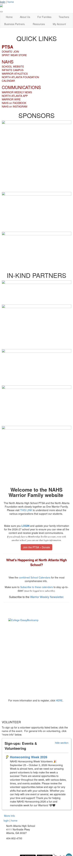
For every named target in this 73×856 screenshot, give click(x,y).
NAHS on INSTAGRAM (14, 106)
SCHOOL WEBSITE (13, 66)
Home (9, 17)
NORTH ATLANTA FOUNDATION (20, 77)
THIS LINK (26, 510)
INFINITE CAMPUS (12, 70)
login (2, 2)
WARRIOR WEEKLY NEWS (17, 92)
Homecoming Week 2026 (28, 757)
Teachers (64, 17)
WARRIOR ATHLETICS (15, 73)
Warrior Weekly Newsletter (46, 597)
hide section (61, 742)
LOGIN (25, 525)
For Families (44, 17)
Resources (39, 24)
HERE (59, 700)
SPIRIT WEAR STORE (14, 55)
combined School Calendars (34, 577)
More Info (9, 815)
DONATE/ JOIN (10, 51)
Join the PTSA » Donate (36, 547)
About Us (25, 17)
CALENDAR (8, 80)
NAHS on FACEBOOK (14, 103)
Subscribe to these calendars (36, 587)
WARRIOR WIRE (11, 99)
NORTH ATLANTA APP (15, 96)
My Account (59, 24)
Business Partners (14, 24)
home (10, 2)
